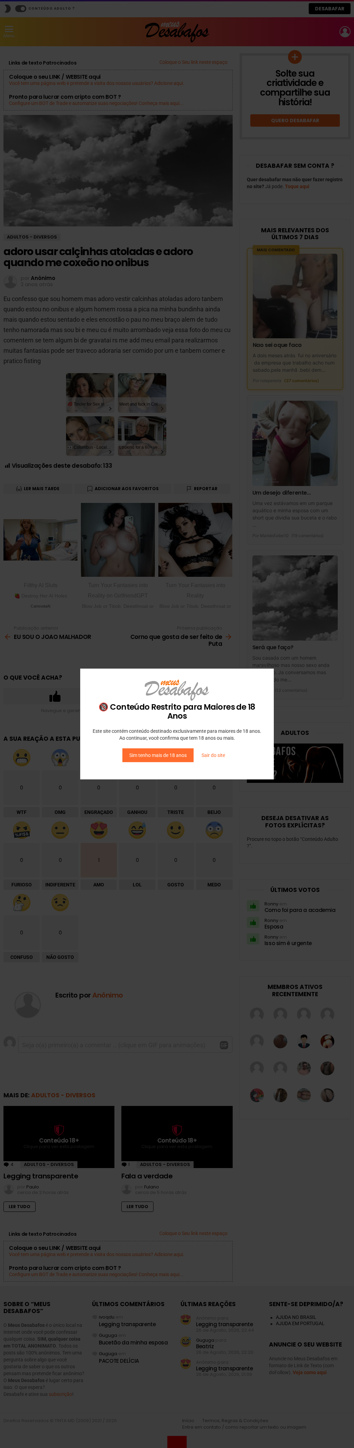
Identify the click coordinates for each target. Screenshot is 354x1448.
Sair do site (213, 755)
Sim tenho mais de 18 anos (158, 755)
